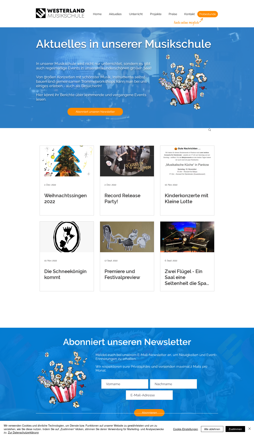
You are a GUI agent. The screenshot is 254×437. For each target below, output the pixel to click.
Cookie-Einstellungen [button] (185, 429)
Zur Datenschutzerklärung (23, 432)
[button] (209, 130)
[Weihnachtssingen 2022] (67, 161)
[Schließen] (249, 429)
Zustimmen (235, 429)
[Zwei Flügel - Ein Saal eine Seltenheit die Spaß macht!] (187, 237)
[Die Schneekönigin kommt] (67, 237)
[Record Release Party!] (127, 161)
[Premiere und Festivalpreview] (127, 237)
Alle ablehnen (212, 429)
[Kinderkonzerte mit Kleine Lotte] (187, 161)
